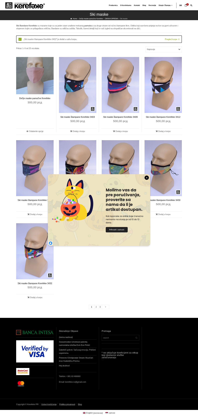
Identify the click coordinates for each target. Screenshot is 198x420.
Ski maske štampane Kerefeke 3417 (35, 200)
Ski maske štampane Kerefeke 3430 (163, 200)
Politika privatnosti (67, 404)
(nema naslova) (66, 337)
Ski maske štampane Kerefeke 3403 (77, 117)
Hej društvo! (64, 365)
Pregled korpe (171, 39)
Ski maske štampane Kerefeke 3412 (163, 117)
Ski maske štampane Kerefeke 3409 (120, 117)
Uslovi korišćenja (48, 404)
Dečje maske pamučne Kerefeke (34, 98)
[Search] (191, 5)
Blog (80, 404)
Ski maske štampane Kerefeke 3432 (35, 283)
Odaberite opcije (36, 131)
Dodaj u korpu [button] (79, 131)
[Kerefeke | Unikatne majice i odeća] (27, 5)
